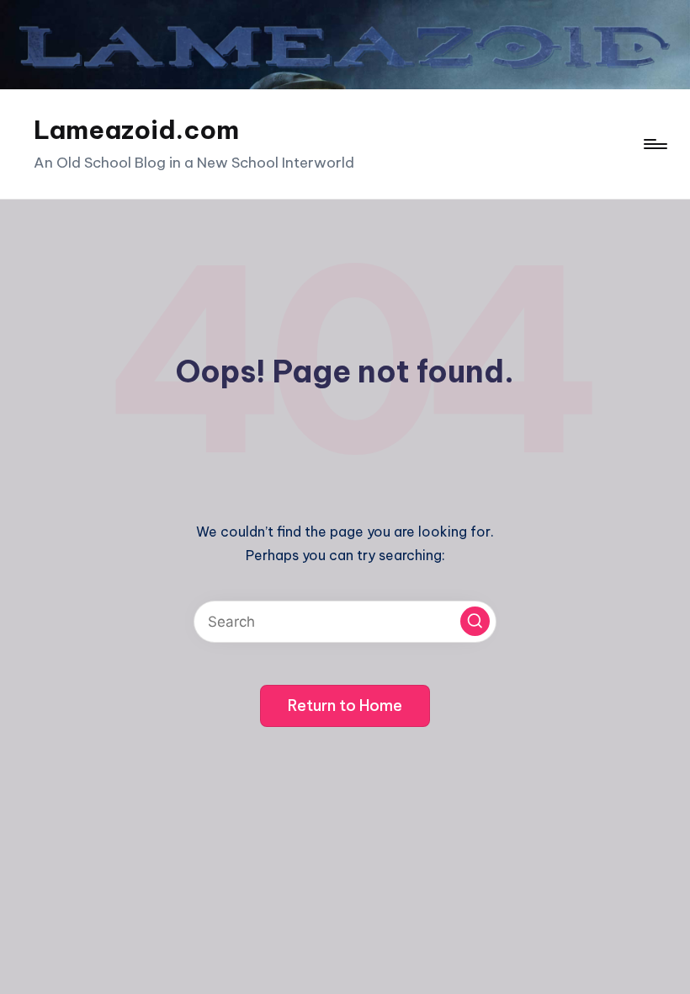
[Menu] (654, 144)
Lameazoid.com (136, 130)
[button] (475, 621)
